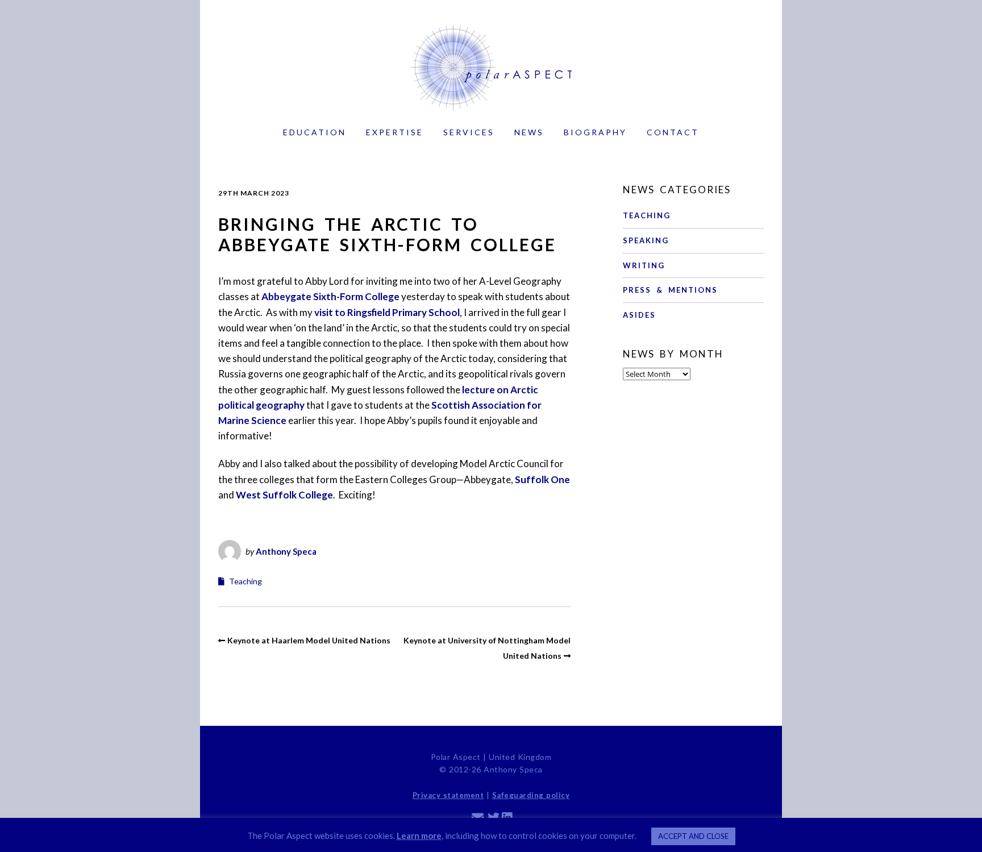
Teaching (245, 581)
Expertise (394, 132)
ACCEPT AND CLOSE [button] (693, 836)
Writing (644, 265)
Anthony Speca (286, 551)
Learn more (419, 835)
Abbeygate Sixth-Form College (330, 296)
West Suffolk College (284, 495)
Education (314, 132)
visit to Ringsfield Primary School (387, 312)
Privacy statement (448, 795)
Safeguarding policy (531, 795)
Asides (639, 314)
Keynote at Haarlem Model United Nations (308, 640)
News (529, 132)
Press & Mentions (670, 289)
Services (468, 132)
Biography (595, 132)
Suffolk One (542, 479)
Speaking (646, 240)
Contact (673, 132)
